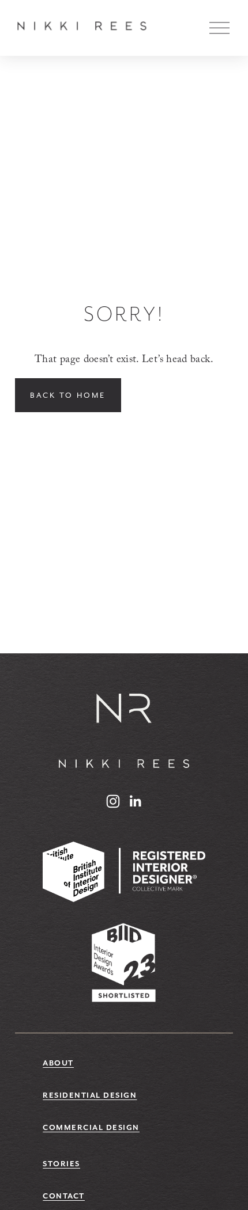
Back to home (68, 395)
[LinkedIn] (135, 801)
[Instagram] (113, 801)
